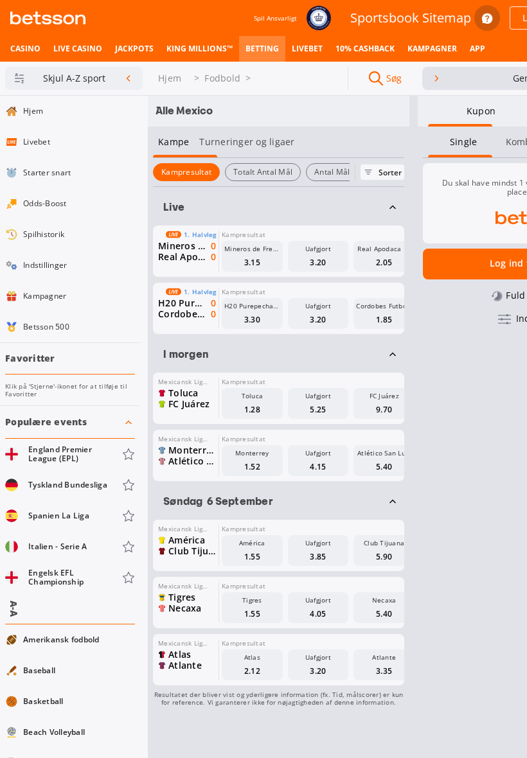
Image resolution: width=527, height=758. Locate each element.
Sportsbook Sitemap (410, 17)
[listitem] (25, 49)
